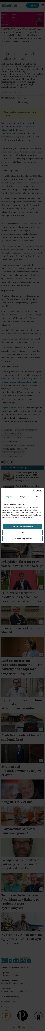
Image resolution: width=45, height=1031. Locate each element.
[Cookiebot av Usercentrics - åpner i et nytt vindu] (33, 491)
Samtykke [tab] (8, 497)
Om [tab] (37, 497)
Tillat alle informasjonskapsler (22, 526)
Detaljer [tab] (22, 497)
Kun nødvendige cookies (23, 539)
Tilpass (21, 532)
